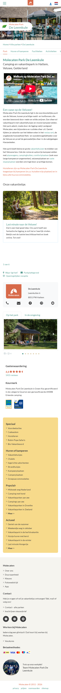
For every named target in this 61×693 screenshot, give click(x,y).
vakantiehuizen (37, 148)
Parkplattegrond (31, 272)
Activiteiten (51, 51)
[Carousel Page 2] (25, 353)
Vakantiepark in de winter (19, 540)
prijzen (24, 688)
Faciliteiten (37, 51)
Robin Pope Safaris (16, 440)
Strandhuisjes (14, 467)
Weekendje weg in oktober (20, 528)
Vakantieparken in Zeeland (20, 509)
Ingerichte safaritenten (18, 463)
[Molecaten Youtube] (53, 303)
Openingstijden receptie (16, 276)
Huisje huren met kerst (18, 536)
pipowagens (12, 155)
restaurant (49, 132)
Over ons (9, 570)
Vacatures (9, 641)
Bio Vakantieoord (16, 444)
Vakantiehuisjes (15, 455)
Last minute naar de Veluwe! (21, 224)
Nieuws (8, 578)
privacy (16, 688)
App (7, 586)
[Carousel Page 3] (28, 353)
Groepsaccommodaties (18, 479)
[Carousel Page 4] (30, 353)
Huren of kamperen (20, 51)
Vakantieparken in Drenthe (20, 505)
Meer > (11, 513)
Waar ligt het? (11, 272)
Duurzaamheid (12, 574)
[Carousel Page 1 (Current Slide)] (22, 353)
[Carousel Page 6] (36, 353)
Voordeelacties (15, 428)
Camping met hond (16, 493)
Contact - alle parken (14, 607)
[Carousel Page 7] (38, 353)
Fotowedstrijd (11, 582)
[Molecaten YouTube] (23, 619)
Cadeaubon (13, 432)
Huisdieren (13, 436)
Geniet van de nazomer (18, 524)
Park (5, 51)
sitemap (45, 688)
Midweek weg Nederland (19, 489)
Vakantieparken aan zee (18, 497)
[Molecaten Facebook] (31, 303)
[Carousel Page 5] (33, 353)
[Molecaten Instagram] (42, 303)
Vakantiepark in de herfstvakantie (23, 532)
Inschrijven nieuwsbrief (16, 611)
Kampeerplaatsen (16, 471)
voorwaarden (34, 688)
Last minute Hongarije (18, 544)
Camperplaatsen (15, 475)
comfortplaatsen (41, 155)
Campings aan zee (16, 501)
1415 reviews (12, 375)
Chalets (11, 459)
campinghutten (26, 155)
